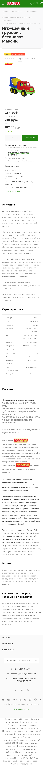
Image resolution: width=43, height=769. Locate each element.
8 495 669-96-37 (22, 669)
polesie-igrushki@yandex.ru (23, 674)
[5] (13, 58)
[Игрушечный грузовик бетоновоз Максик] (21, 86)
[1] (5, 58)
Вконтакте (15, 690)
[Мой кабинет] (37, 4)
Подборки (7, 644)
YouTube (21, 690)
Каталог (6, 638)
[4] (11, 58)
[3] (9, 58)
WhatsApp (27, 690)
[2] (7, 58)
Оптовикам (8, 650)
